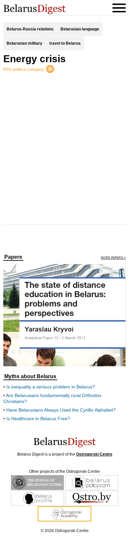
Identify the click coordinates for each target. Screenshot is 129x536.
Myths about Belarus (30, 376)
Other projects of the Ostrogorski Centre (64, 471)
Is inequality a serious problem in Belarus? (50, 386)
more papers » (113, 257)
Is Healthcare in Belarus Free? (38, 418)
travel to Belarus (65, 43)
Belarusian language (80, 29)
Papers (13, 257)
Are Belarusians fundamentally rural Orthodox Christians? (52, 398)
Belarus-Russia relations (30, 29)
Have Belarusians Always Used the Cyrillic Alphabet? (61, 410)
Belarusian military (24, 43)
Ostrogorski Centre (94, 454)
